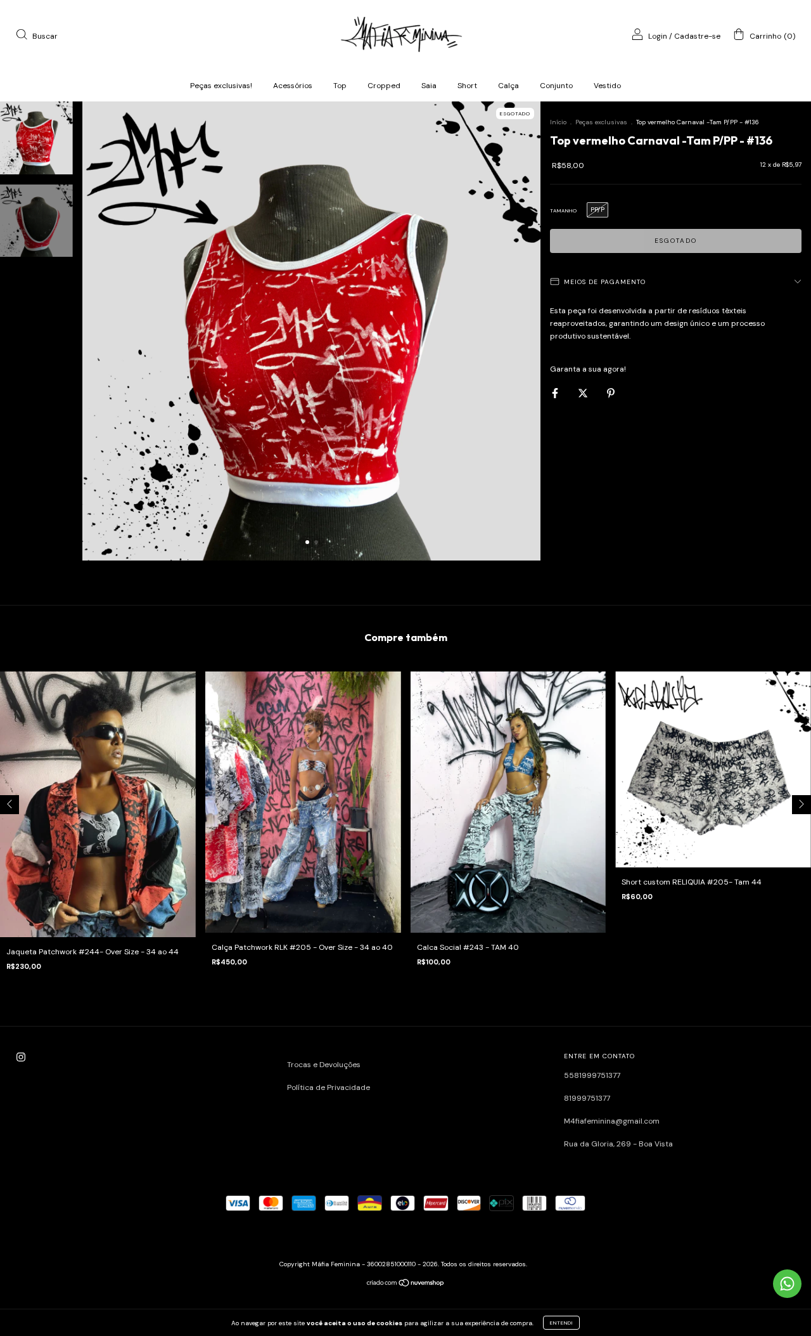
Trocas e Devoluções (324, 1065)
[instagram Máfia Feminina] (21, 1058)
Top (340, 86)
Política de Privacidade (328, 1087)
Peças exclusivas (601, 122)
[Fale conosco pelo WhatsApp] (787, 1283)
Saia (429, 86)
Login (657, 36)
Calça (508, 86)
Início (558, 122)
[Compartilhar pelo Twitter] (584, 393)
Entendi (561, 1323)
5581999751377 (592, 1075)
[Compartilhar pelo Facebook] (556, 393)
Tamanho (563, 210)
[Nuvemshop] (405, 1285)
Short (467, 86)
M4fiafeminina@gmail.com (612, 1121)
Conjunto (556, 86)
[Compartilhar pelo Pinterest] (611, 393)
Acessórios (292, 86)
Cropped (383, 86)
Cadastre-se (697, 36)
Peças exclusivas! (221, 86)
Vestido (607, 86)
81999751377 (587, 1098)
